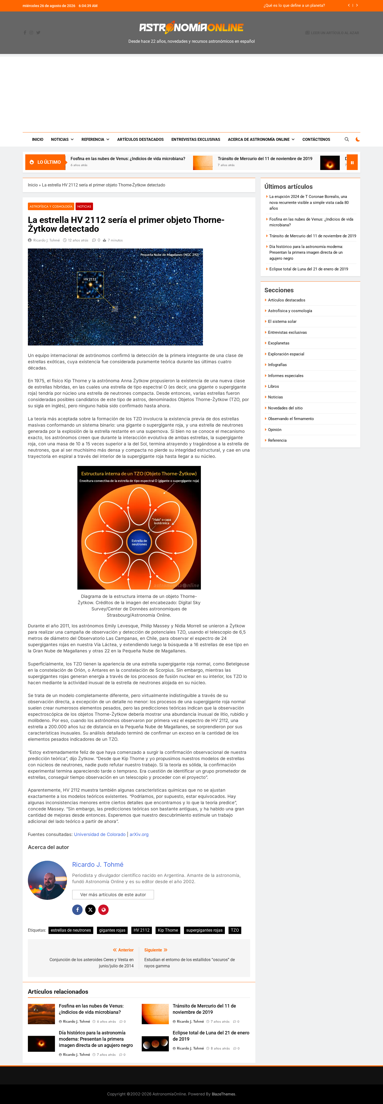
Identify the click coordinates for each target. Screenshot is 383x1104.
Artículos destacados (140, 139)
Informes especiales (286, 375)
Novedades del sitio (285, 408)
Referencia (93, 139)
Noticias (60, 139)
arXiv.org (139, 834)
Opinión (274, 429)
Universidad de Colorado (100, 834)
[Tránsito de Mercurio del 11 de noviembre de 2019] (167, 165)
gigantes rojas (112, 930)
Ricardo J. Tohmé (46, 240)
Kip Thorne (168, 930)
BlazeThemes (223, 1094)
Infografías (277, 364)
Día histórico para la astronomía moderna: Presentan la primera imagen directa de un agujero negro (96, 1039)
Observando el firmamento (291, 418)
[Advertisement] (191, 93)
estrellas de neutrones (71, 930)
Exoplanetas (278, 343)
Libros (273, 386)
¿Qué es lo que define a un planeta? (294, 6)
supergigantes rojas (204, 930)
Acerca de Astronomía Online (258, 139)
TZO (235, 930)
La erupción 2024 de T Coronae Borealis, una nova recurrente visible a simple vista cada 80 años (309, 202)
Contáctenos (316, 139)
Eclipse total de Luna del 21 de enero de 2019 (308, 269)
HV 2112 (142, 930)
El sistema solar (282, 321)
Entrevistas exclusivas (195, 139)
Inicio (37, 139)
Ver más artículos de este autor (113, 894)
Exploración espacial (286, 354)
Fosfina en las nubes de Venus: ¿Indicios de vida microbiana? (92, 158)
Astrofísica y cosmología (51, 206)
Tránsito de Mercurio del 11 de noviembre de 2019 (229, 158)
